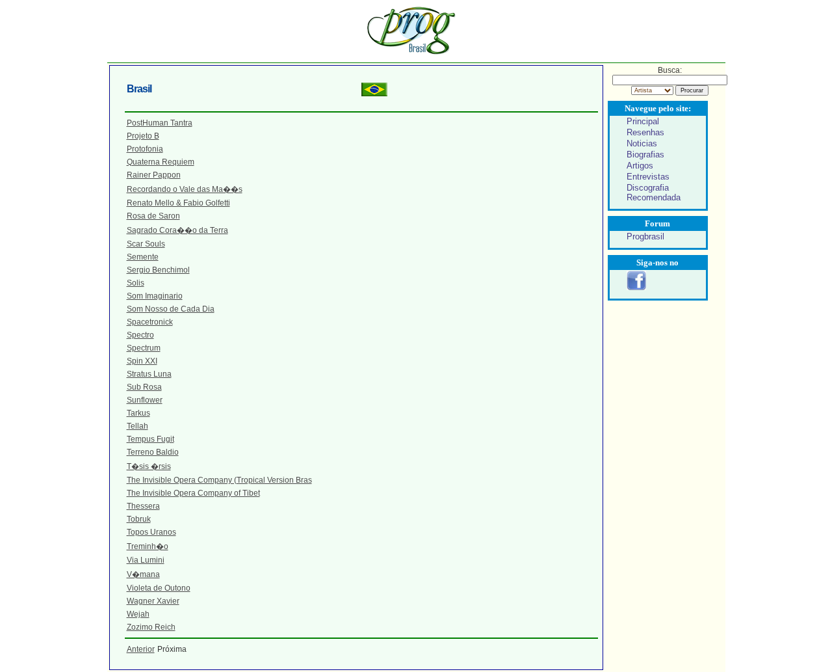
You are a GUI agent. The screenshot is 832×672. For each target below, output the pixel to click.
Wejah (138, 614)
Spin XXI (142, 361)
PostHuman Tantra (159, 123)
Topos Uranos (151, 532)
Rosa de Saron (153, 216)
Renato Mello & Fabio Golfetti (178, 203)
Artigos (640, 165)
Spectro (140, 335)
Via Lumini (145, 560)
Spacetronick (150, 322)
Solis (135, 283)
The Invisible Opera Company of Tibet (193, 493)
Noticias (642, 143)
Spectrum (144, 348)
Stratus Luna (149, 374)
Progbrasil (645, 236)
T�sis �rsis (149, 466)
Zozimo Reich (151, 627)
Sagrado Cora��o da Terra (177, 230)
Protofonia (145, 149)
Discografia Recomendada (654, 192)
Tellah (137, 426)
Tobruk (139, 519)
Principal (643, 121)
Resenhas (645, 132)
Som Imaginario (155, 296)
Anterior (141, 649)
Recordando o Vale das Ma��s (184, 189)
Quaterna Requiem (160, 162)
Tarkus (138, 413)
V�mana (143, 574)
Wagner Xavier (153, 601)
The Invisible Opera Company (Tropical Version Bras (219, 480)
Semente (143, 257)
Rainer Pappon (154, 175)
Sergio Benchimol (158, 270)
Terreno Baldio (153, 452)
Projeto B (143, 136)
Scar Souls (146, 244)
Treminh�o (147, 546)
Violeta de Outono (158, 588)
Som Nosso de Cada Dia (170, 309)
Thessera (143, 506)
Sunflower (144, 400)
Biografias (645, 154)
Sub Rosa (144, 387)
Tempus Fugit (150, 439)
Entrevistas (648, 176)
